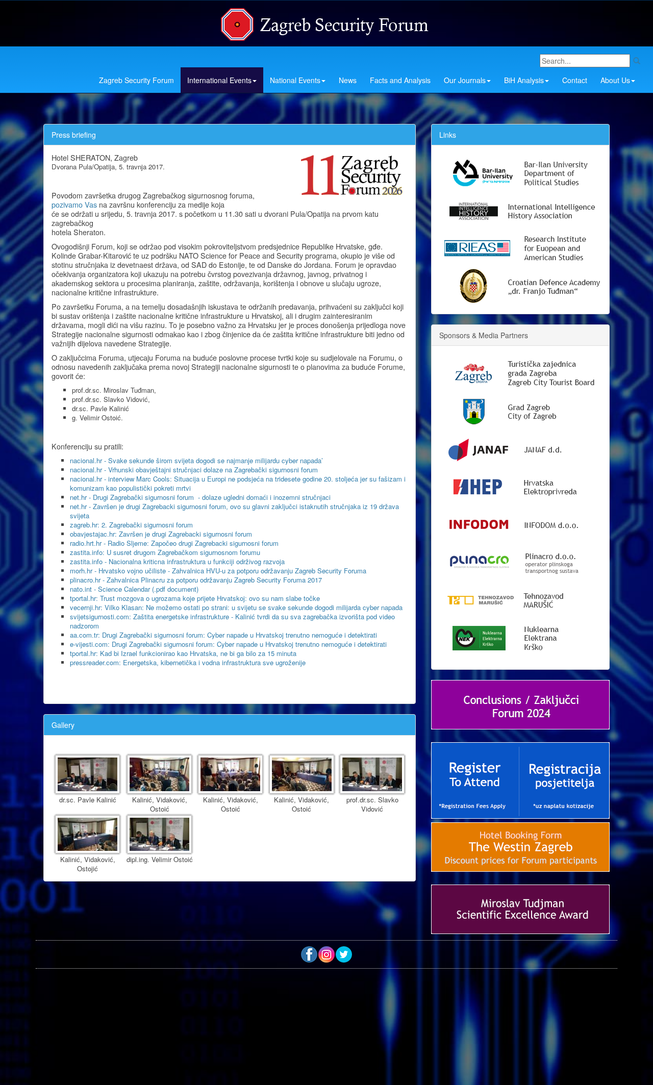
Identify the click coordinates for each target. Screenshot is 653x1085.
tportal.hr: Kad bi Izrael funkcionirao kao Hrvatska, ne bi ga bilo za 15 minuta (183, 653)
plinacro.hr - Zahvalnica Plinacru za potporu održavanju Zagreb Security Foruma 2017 (196, 580)
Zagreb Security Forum (136, 80)
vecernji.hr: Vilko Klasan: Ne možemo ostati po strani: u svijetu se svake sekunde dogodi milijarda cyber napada (236, 607)
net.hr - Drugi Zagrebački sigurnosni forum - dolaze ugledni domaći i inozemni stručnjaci (200, 497)
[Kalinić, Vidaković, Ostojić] (87, 834)
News (348, 80)
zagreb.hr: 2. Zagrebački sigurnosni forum (131, 524)
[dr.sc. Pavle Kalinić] (87, 774)
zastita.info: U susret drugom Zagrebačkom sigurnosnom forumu (165, 552)
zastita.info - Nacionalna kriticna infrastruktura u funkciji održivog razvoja (177, 561)
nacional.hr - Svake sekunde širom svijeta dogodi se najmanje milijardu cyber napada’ (196, 460)
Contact (574, 80)
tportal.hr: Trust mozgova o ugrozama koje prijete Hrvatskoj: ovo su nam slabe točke (195, 598)
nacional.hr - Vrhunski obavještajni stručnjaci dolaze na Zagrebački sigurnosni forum (194, 469)
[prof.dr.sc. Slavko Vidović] (372, 774)
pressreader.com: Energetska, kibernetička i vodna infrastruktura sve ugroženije (188, 662)
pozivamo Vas (74, 204)
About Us (615, 80)
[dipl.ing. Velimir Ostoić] (159, 834)
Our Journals (465, 80)
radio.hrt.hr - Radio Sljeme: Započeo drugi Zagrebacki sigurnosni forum (174, 543)
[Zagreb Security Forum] (325, 22)
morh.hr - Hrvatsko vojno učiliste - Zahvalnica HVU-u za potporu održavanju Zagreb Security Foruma (218, 570)
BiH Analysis (524, 80)
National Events (295, 80)
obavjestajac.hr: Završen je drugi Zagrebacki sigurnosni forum (161, 534)
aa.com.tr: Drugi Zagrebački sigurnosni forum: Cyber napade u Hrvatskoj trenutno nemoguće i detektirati (223, 635)
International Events (219, 80)
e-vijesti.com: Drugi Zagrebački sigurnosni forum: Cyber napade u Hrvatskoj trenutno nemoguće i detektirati (228, 644)
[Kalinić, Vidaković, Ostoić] (159, 774)
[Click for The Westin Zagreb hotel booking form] (520, 847)
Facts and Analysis (400, 80)
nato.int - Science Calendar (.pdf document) (134, 589)
